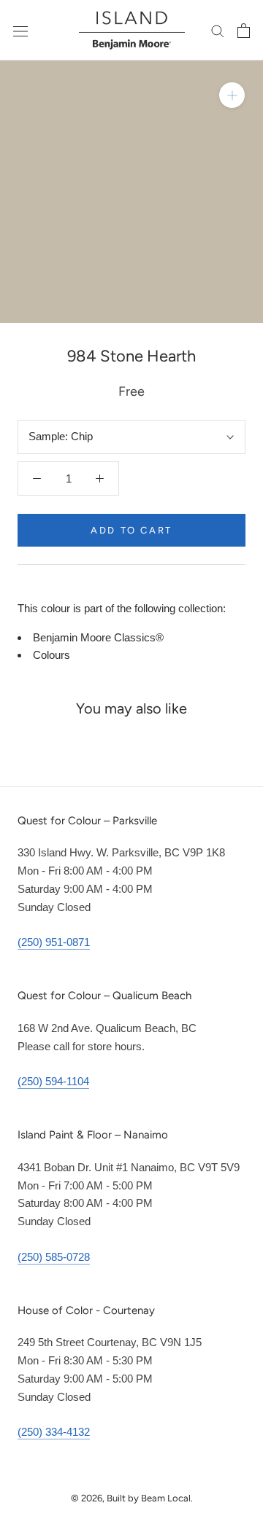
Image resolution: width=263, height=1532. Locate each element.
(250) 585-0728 (54, 1257)
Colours (51, 655)
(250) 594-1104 (53, 1081)
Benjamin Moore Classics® (98, 637)
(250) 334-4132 (54, 1432)
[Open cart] (243, 30)
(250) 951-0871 (54, 942)
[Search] (217, 30)
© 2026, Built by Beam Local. (132, 1498)
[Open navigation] (20, 30)
